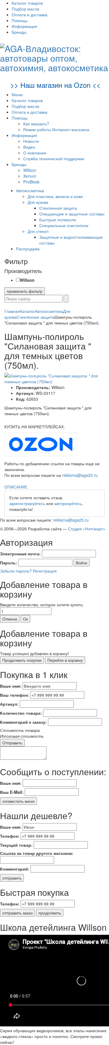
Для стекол (38, 231)
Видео (29, 147)
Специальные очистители (63, 225)
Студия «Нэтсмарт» (87, 529)
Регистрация (45, 571)
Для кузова (38, 202)
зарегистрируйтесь (27, 503)
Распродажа (28, 249)
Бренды (19, 32)
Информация (24, 26)
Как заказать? (36, 123)
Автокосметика (30, 190)
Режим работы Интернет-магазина (56, 129)
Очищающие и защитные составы (71, 214)
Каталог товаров (27, 3)
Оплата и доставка (29, 14)
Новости (31, 141)
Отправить (12, 743)
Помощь (20, 20)
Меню (17, 94)
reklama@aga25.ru (80, 475)
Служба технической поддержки (53, 158)
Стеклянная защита (58, 208)
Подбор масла (25, 9)
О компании (34, 153)
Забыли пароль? (16, 571)
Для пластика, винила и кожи (55, 196)
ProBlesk (31, 182)
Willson (29, 170)
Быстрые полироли (57, 219)
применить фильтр (24, 291)
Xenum (29, 176)
